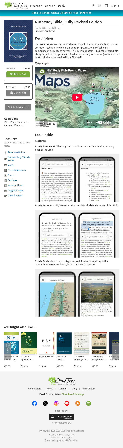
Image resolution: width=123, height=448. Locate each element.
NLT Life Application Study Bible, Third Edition (27, 361)
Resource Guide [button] (16, 152)
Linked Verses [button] (15, 195)
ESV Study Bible (46, 356)
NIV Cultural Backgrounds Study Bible (98, 359)
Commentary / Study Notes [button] (19, 158)
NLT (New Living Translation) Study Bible (62, 361)
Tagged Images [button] (16, 190)
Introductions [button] (15, 185)
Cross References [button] (17, 170)
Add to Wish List (20, 107)
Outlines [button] (12, 180)
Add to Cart (19, 74)
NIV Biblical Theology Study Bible (81, 359)
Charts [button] (11, 175)
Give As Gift (19, 93)
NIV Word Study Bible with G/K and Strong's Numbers (11, 361)
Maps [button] (10, 165)
